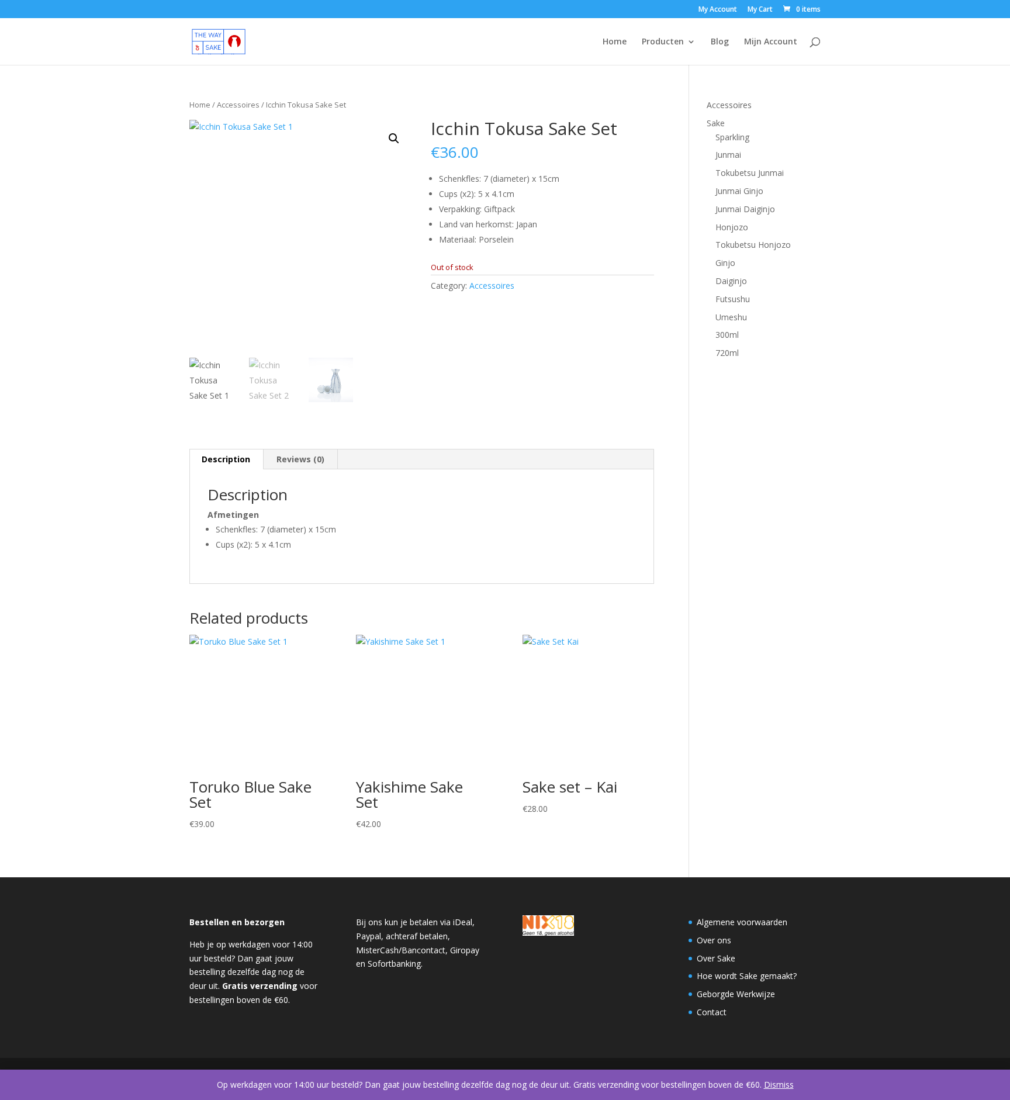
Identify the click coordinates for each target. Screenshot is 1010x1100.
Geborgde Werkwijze (736, 993)
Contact (712, 1012)
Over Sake (716, 958)
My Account (717, 10)
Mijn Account (770, 42)
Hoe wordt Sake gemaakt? (747, 975)
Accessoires (238, 104)
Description (226, 459)
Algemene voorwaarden (742, 922)
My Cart (760, 10)
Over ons (714, 940)
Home (615, 42)
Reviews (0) (300, 459)
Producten (663, 42)
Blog (720, 42)
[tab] (226, 459)
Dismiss (779, 1084)
